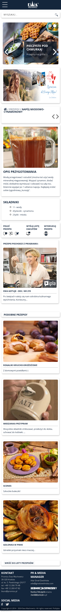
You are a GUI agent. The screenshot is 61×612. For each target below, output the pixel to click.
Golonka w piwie (13, 544)
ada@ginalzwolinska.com (42, 583)
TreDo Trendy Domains (41, 592)
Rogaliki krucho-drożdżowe (20, 365)
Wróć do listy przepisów (19, 563)
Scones (7, 485)
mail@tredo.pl (37, 594)
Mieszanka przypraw (15, 423)
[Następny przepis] (58, 117)
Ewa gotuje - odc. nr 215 (17, 291)
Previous (6, 52)
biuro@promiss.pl (9, 591)
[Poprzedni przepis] (54, 117)
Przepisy (14, 109)
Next (55, 52)
